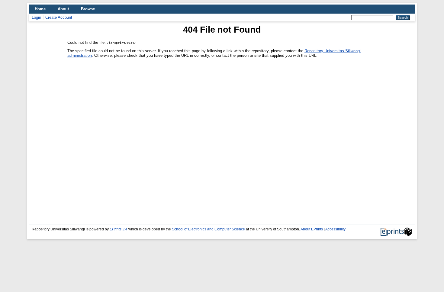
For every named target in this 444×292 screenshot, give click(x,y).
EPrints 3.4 (118, 229)
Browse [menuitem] (88, 9)
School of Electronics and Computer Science (208, 229)
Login (36, 17)
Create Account (58, 17)
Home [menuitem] (40, 9)
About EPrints (312, 229)
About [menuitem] (63, 9)
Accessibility (335, 229)
